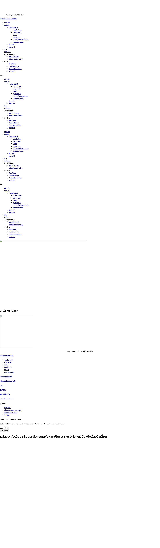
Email (2, 428)
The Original (13, 27)
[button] (80, 75)
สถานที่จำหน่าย (14, 57)
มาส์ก (15, 35)
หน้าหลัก (7, 23)
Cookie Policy (14, 66)
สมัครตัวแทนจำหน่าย (16, 59)
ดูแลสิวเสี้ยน (17, 30)
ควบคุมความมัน (18, 42)
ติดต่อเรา (12, 71)
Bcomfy (11, 44)
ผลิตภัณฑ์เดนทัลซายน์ (7, 381)
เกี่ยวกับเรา (12, 64)
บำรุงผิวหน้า (17, 32)
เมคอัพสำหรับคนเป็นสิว (20, 40)
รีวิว (5, 49)
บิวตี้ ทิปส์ (7, 52)
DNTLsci (12, 47)
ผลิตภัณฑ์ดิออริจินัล (6, 355)
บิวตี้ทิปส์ (3, 390)
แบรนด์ (6, 25)
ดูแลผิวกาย (17, 37)
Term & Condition (15, 69)
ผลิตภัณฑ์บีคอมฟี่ (6, 377)
